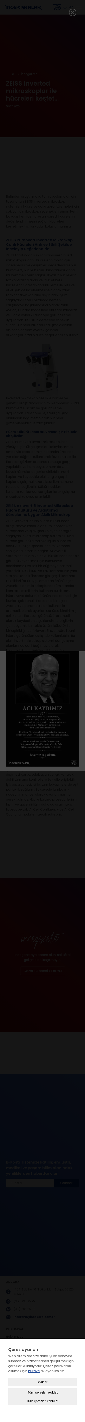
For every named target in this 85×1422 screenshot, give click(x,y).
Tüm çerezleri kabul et (42, 1401)
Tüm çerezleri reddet (42, 1392)
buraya (34, 1371)
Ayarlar (42, 1382)
